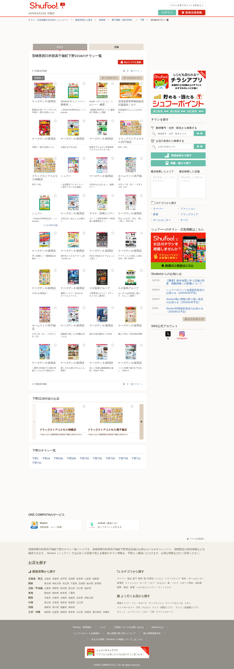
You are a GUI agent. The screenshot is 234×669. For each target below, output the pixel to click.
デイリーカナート (164, 612)
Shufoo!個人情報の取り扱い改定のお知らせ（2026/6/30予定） (184, 300)
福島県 (96, 578)
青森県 (55, 578)
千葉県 (74, 583)
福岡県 (47, 612)
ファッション (188, 208)
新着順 (36, 78)
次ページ (137, 71)
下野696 (58, 458)
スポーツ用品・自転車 (191, 583)
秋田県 (79, 578)
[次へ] (141, 422)
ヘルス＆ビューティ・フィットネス (153, 587)
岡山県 (47, 602)
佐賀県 (55, 612)
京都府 (63, 597)
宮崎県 (102, 20)
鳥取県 (63, 602)
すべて (184, 219)
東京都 (47, 583)
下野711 (136, 458)
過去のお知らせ (194, 319)
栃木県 (90, 583)
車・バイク (172, 583)
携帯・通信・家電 (126, 587)
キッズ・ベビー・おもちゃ (153, 583)
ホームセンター (162, 219)
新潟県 (63, 588)
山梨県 (47, 588)
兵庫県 (55, 597)
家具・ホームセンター (193, 578)
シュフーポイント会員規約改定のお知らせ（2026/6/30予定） (185, 291)
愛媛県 (63, 607)
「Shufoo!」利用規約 (81, 627)
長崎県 (63, 612)
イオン (187, 603)
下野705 (97, 458)
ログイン (167, 12)
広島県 (55, 602)
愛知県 (47, 593)
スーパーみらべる (174, 603)
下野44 (46, 458)
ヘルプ (102, 627)
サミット (121, 612)
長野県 (55, 588)
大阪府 (47, 597)
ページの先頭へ (196, 539)
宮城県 (71, 578)
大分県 (79, 612)
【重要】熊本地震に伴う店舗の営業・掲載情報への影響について (185, 282)
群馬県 (98, 583)
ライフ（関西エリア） (163, 607)
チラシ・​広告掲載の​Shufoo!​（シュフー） (48, 20)
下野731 (36, 462)
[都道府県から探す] (178, 155)
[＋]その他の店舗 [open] (50, 225)
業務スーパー (123, 603)
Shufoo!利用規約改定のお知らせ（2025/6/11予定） (184, 310)
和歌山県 (88, 597)
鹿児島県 (97, 612)
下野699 (71, 458)
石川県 (79, 588)
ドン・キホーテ (139, 603)
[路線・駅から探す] (178, 163)
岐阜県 (63, 593)
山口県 (79, 602)
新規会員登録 (191, 12)
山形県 (87, 578)
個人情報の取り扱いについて (121, 633)
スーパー (158, 208)
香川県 (55, 607)
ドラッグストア (189, 214)
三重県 (71, 593)
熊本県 (71, 612)
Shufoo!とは (157, 627)
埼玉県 (66, 583)
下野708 (123, 458)
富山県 (71, 588)
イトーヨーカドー (126, 607)
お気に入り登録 (55, 83)
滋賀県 (71, 597)
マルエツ (146, 607)
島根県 (71, 602)
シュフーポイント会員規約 (86, 633)
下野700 (84, 458)
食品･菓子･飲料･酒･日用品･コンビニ (145, 578)
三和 (152, 612)
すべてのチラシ (109, 78)
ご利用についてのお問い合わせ (128, 627)
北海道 (47, 578)
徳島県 (47, 607)
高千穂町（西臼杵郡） (123, 20)
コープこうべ (133, 612)
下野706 (110, 458)
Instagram (182, 335)
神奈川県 (56, 583)
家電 (155, 214)
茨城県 (82, 583)
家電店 (120, 583)
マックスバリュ (156, 603)
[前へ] (34, 422)
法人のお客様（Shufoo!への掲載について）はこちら (117, 639)
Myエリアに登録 (131, 62)
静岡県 (55, 593)
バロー (145, 612)
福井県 (87, 588)
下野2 (35, 458)
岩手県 (63, 578)
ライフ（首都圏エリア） (188, 607)
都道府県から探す (84, 20)
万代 (138, 607)
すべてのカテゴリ (132, 78)
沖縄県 (106, 612)
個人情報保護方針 (152, 633)
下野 (142, 20)
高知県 (71, 607)
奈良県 (79, 597)
